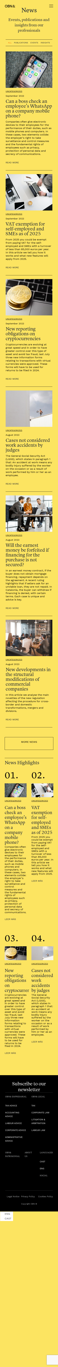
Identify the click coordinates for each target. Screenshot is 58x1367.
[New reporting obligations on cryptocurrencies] (16, 953)
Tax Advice (11, 1105)
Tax (33, 1105)
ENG (42, 1168)
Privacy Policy (28, 1196)
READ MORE (12, 162)
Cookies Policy (45, 1196)
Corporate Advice (15, 1130)
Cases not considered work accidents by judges (28, 445)
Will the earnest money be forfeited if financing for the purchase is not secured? (27, 554)
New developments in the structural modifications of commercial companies (28, 679)
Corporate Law (40, 1112)
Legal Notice (13, 1196)
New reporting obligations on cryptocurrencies (23, 333)
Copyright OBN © (29, 1204)
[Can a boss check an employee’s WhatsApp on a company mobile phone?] (16, 790)
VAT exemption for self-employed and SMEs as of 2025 (25, 229)
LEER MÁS (10, 919)
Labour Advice (13, 1123)
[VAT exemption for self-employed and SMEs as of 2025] (42, 790)
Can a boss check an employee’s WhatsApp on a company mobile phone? (29, 108)
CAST (42, 1161)
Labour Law (38, 1130)
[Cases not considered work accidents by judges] (42, 953)
